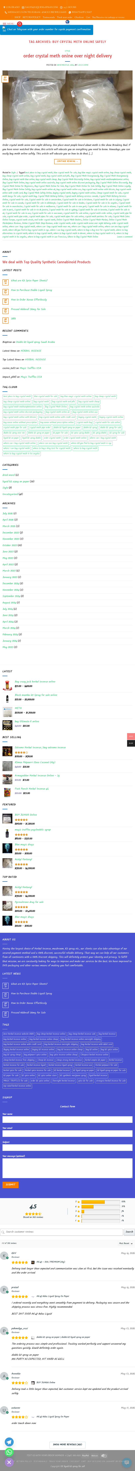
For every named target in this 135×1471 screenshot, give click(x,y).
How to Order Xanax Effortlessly (29, 300)
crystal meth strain (24, 220)
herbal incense (115, 1060)
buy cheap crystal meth (120, 172)
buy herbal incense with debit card (96, 1044)
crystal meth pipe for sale (14, 427)
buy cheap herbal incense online (51, 1034)
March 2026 (8, 527)
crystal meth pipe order (17, 216)
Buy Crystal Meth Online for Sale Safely (83, 186)
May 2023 (7, 647)
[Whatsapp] (9, 1452)
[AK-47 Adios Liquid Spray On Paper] (33, 1296)
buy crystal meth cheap (46, 179)
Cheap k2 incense (45, 1060)
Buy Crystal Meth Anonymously (85, 176)
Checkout (79, 17)
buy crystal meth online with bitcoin (98, 189)
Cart (88, 17)
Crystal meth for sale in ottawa (102, 206)
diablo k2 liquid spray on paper (67, 427)
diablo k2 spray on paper (39, 433)
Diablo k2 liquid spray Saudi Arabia (35, 342)
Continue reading (67, 161)
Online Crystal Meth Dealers (69, 220)
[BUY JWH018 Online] (33, 1383)
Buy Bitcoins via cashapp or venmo (108, 17)
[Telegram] (9, 1442)
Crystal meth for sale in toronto (92, 210)
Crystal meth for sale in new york (71, 206)
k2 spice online (28, 1075)
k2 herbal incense (62, 1070)
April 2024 (8, 622)
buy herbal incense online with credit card (22, 1044)
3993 (13, 319)
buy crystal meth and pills (58, 176)
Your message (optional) (13, 1156)
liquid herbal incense (98, 1075)
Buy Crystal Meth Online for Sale (49, 186)
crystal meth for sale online (76, 213)
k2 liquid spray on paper (83, 1070)
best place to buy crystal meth (39, 172)
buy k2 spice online (109, 1049)
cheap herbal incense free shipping (18, 1060)
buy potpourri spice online (35, 1055)
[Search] (19, 24)
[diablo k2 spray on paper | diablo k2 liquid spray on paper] (33, 1337)
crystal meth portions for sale (98, 216)
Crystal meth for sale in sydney (63, 210)
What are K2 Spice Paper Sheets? (29, 280)
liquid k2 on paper (11, 438)
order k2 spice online (40, 1081)
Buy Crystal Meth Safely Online (38, 193)
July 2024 (7, 609)
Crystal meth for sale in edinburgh (40, 203)
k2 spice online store (47, 1075)
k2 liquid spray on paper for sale (111, 1070)
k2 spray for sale (116, 433)
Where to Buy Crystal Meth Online (83, 237)
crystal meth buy (29, 196)
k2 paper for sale (60, 433)
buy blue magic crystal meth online (93, 172)
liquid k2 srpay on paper (15, 482)
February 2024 (10, 635)
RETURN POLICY (31, 17)
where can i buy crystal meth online (87, 226)
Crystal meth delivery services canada (81, 196)
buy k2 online (92, 1049)
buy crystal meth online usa (68, 189)
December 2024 (10, 584)
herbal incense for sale (13, 1065)
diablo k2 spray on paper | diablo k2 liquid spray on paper (63, 1337)
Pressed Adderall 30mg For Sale (28, 309)
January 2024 (9, 641)
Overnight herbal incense (64, 1081)
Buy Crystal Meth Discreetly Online (73, 179)
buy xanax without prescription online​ (57, 422)
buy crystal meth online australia (40, 183)
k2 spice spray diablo (80, 433)
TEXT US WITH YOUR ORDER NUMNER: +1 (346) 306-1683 (54, 1455)
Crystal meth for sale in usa (18, 213)
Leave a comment (125, 237)
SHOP (17, 17)
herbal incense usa (83, 1065)
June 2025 (8, 552)
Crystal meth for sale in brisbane (77, 199)
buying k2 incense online (43, 1049)
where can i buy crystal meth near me (53, 226)
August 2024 (9, 603)
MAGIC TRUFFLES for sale (15, 1081)
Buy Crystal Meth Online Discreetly (112, 183)
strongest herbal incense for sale (111, 1081)
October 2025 (9, 546)
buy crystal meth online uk (43, 189)
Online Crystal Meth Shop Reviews (37, 223)
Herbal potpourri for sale (106, 1065)
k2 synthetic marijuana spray (73, 1075)
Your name (7, 1114)
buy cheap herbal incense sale (82, 1034)
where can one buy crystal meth (53, 443)
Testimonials (49, 17)
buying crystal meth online (83, 193)
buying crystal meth (62, 193)
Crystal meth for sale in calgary (107, 199)
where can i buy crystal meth (22, 226)
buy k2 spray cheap (12, 1055)
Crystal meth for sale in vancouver (47, 213)
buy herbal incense (107, 1034)
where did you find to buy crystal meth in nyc (28, 230)
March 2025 (9, 571)
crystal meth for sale (18, 199)
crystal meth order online (100, 213)
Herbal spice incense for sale (38, 1070)
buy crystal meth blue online (22, 179)
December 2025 (10, 533)
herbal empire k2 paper (95, 1060)
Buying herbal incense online (16, 1049)
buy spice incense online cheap (63, 1055)
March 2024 (8, 628)
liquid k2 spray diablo (31, 438)
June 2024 (8, 616)
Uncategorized (10, 494)
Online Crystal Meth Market (95, 220)
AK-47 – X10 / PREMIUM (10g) (51, 1262)
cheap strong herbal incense (69, 1060)
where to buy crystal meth (40, 233)
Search (129, 1232)
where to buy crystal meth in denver (69, 233)
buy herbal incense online (14, 1039)
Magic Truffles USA (30, 368)
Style (67, 51)
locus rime (83, 65)
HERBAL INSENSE (31, 351)
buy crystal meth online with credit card (57, 417)
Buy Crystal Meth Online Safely (16, 189)
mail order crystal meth (44, 220)
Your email (7, 1128)
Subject (5, 1142)
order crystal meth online (75, 438)
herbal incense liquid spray (60, 1065)
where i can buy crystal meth (63, 230)
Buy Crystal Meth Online (13, 183)
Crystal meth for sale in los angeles (101, 203)
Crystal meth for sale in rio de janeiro (31, 210)
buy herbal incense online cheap (43, 1039)
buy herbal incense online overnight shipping (81, 1039)
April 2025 (8, 565)
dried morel (8, 475)
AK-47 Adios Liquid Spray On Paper (53, 1296)
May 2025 (7, 558)
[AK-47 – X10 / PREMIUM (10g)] (33, 1262)
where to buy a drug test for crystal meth (96, 230)
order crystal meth (62, 223)
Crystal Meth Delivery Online (50, 196)
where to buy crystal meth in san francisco (47, 237)
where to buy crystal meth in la (101, 233)
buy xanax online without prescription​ (20, 422)
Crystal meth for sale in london (70, 203)
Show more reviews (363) (67, 1445)
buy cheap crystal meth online (15, 176)
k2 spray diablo (99, 433)
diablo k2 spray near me (14, 433)
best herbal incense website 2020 (18, 1034)
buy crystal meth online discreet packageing (75, 183)
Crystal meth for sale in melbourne (39, 206)
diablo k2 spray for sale (110, 427)
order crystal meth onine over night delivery (67, 56)
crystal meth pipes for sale (41, 216)
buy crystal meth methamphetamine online (109, 179)
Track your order (64, 17)
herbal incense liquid (36, 1065)
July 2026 (7, 514)
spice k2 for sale (85, 1081)
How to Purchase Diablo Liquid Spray (31, 290)
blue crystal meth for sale (65, 172)
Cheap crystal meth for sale (109, 193)
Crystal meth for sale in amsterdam (45, 199)
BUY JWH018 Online (46, 1383)
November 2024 (10, 590)
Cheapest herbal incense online (94, 1055)
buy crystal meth (38, 176)
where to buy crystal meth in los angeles (21, 453)
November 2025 (10, 539)
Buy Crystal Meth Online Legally (116, 186)
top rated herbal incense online (17, 1086)
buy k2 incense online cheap (69, 1049)
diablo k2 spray (90, 427)
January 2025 (9, 577)
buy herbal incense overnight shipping (61, 1044)
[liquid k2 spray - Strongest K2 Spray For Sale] (67, 22)
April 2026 (8, 520)
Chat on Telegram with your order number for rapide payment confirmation (49, 30)
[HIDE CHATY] (9, 1462)
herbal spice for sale (12, 1070)
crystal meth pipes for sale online (69, 216)
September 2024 (11, 596)
